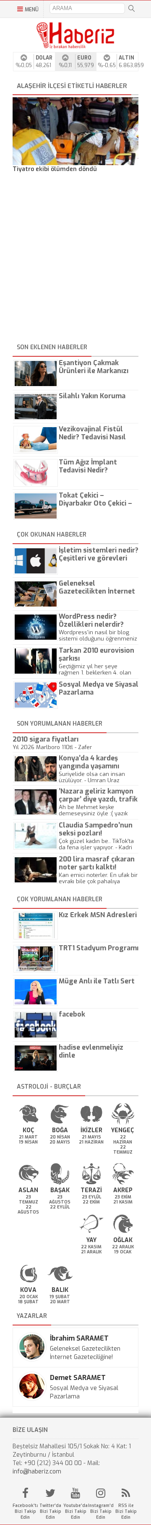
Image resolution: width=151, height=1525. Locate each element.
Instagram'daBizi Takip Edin (100, 1511)
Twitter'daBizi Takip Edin (50, 1511)
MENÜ (32, 9)
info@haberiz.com (37, 1472)
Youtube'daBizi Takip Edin (75, 1511)
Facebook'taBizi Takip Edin (25, 1511)
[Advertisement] (75, 259)
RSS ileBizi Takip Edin (126, 1511)
